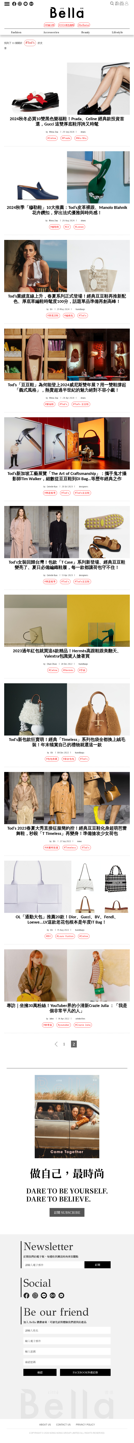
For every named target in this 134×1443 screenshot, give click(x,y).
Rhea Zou (53, 132)
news (79, 841)
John (52, 1018)
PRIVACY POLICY (85, 1424)
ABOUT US (45, 1424)
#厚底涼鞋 (53, 315)
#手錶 (82, 670)
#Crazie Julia (83, 1025)
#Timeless (70, 847)
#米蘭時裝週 (51, 847)
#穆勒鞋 (54, 227)
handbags (80, 309)
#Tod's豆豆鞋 (82, 493)
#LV (67, 227)
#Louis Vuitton (65, 936)
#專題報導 (50, 493)
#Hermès (68, 670)
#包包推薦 (51, 759)
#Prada (66, 138)
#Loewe (79, 227)
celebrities (80, 1018)
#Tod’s (83, 315)
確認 (40, 1372)
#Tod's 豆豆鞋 (81, 404)
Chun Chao (52, 664)
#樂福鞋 (49, 404)
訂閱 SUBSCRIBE (67, 1212)
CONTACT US (63, 1424)
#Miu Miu (81, 138)
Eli (51, 309)
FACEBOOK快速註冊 (85, 1372)
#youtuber (63, 1025)
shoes (83, 132)
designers (83, 486)
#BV (48, 936)
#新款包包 (68, 759)
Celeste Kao (52, 486)
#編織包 (68, 315)
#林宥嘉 (47, 1025)
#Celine (51, 138)
